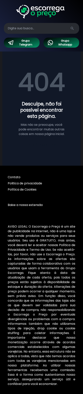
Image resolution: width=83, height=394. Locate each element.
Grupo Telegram (25, 42)
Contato (14, 177)
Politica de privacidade (25, 183)
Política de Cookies (22, 189)
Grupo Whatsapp (65, 42)
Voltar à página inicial (41, 145)
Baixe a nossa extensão (25, 205)
